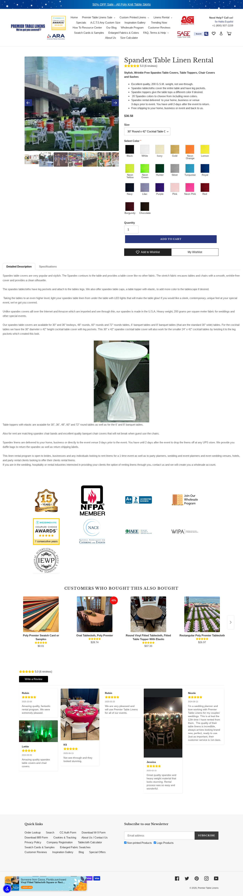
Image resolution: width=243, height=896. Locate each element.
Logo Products (165, 842)
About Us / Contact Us (94, 837)
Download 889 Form (36, 837)
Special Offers (97, 852)
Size (127, 124)
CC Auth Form (68, 832)
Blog (81, 852)
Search (50, 832)
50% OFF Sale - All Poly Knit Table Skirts (122, 4)
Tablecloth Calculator (90, 842)
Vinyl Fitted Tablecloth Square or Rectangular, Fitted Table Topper (43, 882)
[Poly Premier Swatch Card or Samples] (41, 614)
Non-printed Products (139, 842)
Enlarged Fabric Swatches (75, 847)
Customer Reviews (36, 852)
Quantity (129, 222)
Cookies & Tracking (64, 837)
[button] (7, 889)
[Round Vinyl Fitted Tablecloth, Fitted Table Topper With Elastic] (148, 614)
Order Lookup (33, 832)
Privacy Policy (33, 842)
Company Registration (60, 842)
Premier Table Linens (208, 888)
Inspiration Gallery (62, 852)
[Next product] (230, 622)
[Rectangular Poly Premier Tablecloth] (202, 614)
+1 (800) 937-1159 (222, 25)
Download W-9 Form (94, 832)
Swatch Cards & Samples (40, 847)
